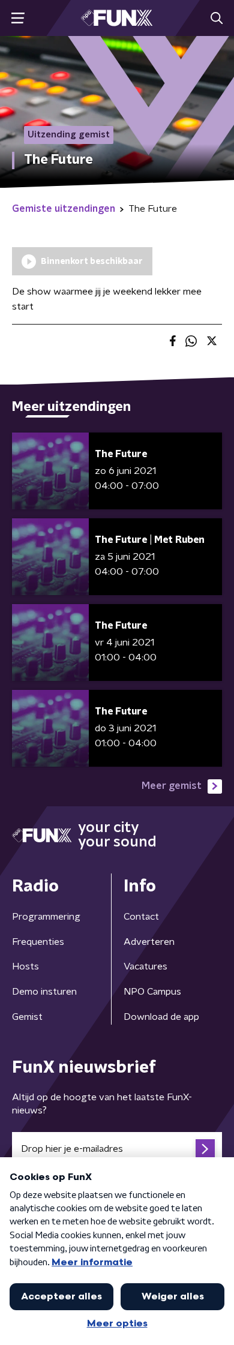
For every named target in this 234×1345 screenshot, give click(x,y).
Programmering (46, 916)
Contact (141, 916)
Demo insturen (44, 991)
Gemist (27, 1017)
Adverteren (149, 942)
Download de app (161, 1017)
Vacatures (145, 966)
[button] (17, 18)
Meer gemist (172, 786)
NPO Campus (152, 991)
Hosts (25, 966)
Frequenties (38, 942)
